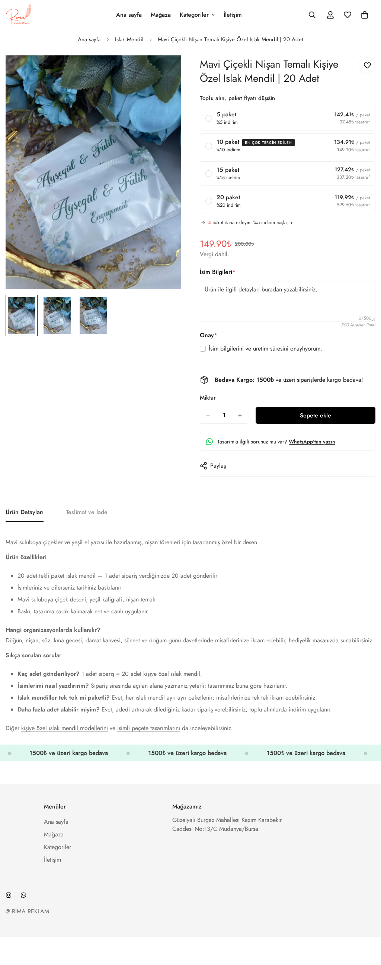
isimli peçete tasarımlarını (148, 728)
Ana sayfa (129, 14)
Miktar (208, 397)
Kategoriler (194, 14)
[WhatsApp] (23, 895)
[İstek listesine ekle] (367, 65)
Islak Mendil (129, 39)
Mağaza (161, 14)
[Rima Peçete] (19, 15)
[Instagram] (9, 895)
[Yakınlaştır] (165, 71)
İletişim (233, 14)
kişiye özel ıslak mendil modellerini (64, 728)
